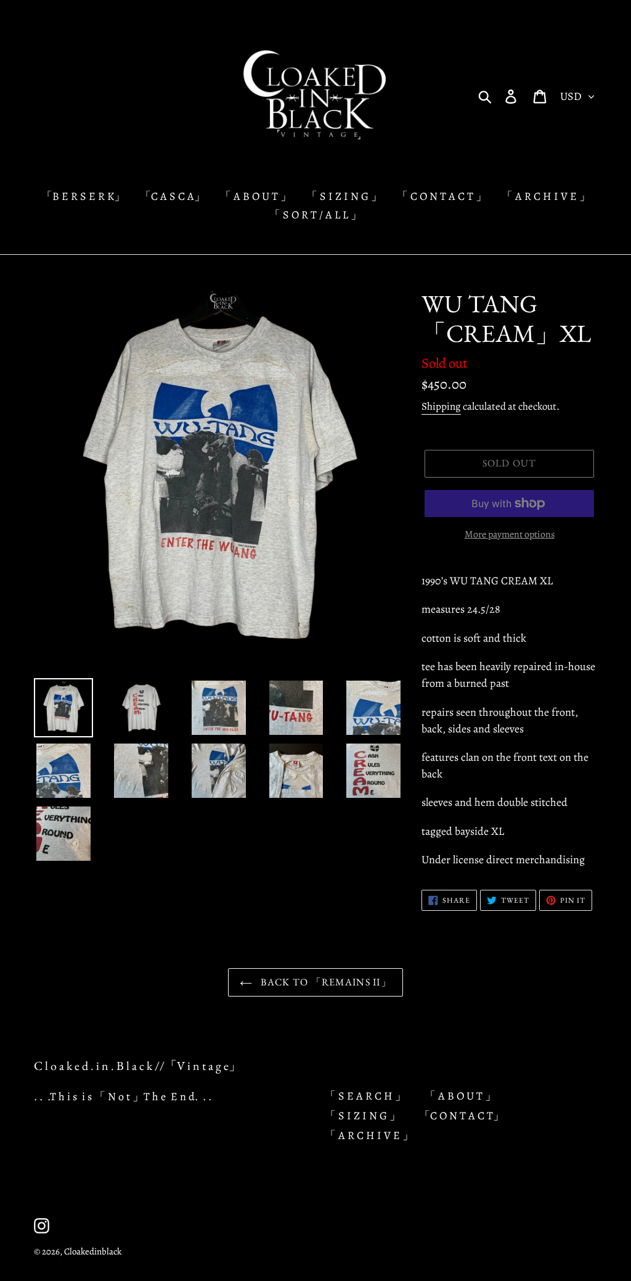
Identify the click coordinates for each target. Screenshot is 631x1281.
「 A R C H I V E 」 (369, 1135)
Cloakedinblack (92, 1251)
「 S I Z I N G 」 (363, 1115)
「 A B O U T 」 (460, 1095)
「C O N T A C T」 (461, 1115)
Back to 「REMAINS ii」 (324, 982)
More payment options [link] (510, 534)
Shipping (441, 406)
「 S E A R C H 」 (365, 1095)
